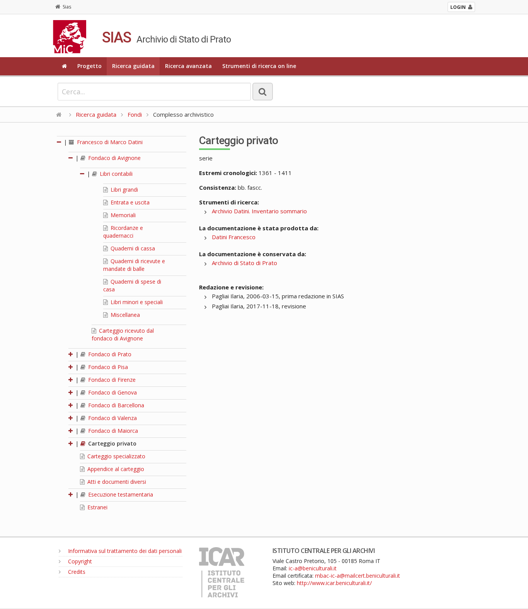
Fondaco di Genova (112, 392)
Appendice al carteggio (115, 469)
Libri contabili (115, 173)
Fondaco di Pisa (107, 367)
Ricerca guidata (133, 66)
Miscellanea (124, 314)
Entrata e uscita (129, 202)
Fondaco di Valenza (112, 418)
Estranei (96, 507)
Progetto (89, 66)
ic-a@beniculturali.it (313, 568)
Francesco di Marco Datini (109, 142)
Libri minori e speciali (136, 302)
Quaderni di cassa (132, 248)
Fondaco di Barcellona (115, 405)
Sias (67, 6)
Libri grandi (123, 189)
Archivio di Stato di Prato (244, 263)
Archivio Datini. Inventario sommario (259, 211)
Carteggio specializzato (115, 456)
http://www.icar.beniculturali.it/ (334, 583)
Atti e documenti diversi (116, 481)
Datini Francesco (233, 237)
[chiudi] (71, 158)
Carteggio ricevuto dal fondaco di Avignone (123, 334)
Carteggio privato (111, 443)
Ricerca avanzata (188, 66)
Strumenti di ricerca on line (259, 66)
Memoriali (122, 215)
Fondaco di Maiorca (112, 430)
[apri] (71, 354)
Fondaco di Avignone (114, 158)
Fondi (135, 114)
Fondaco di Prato (109, 354)
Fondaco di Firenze (111, 379)
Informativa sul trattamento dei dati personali (124, 551)
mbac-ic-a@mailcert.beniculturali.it (357, 575)
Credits (75, 571)
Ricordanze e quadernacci (123, 231)
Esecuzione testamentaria (120, 494)
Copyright (79, 561)
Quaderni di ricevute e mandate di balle (134, 264)
